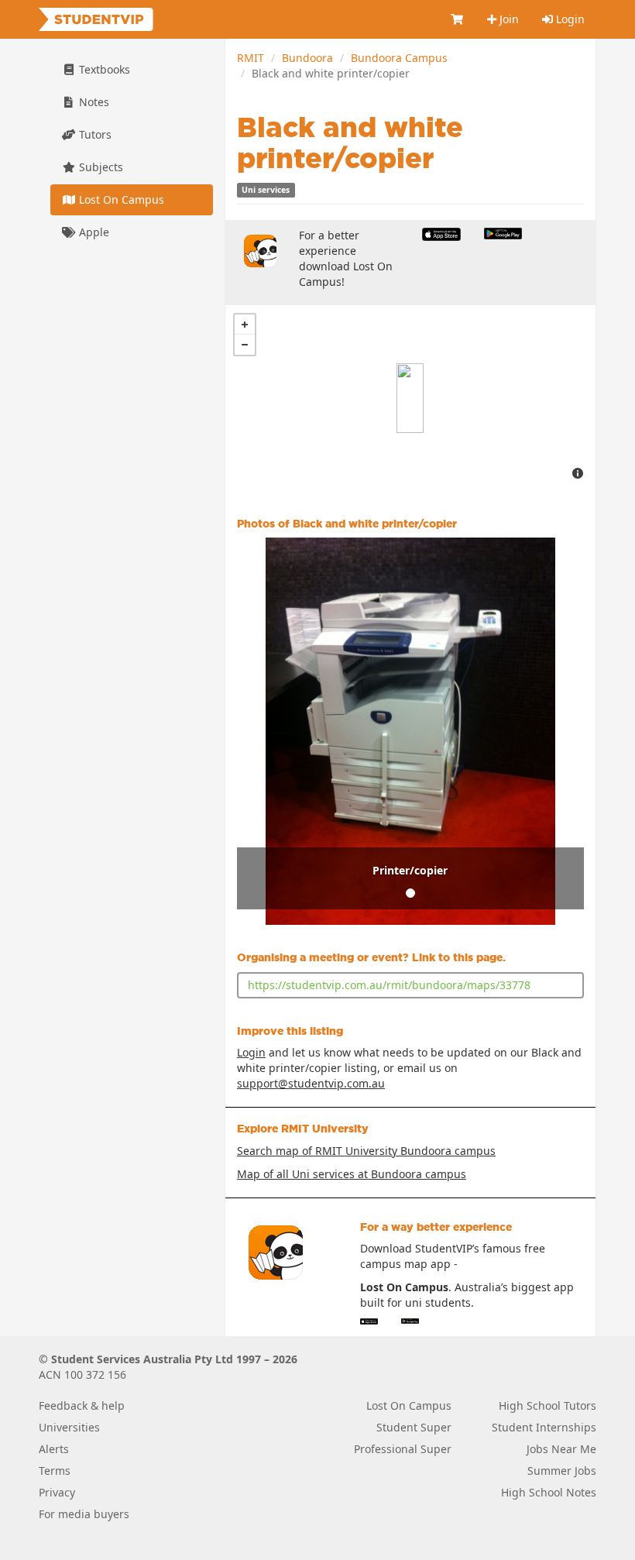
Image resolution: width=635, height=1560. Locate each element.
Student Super (413, 1427)
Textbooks (103, 69)
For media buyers (84, 1514)
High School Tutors (547, 1405)
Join (507, 19)
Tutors (94, 134)
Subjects (99, 167)
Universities (69, 1427)
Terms (54, 1470)
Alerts (54, 1448)
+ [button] (245, 324)
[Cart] (457, 19)
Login (569, 19)
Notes (92, 101)
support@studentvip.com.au (311, 1083)
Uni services (266, 189)
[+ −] (410, 398)
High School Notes (548, 1492)
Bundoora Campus (399, 57)
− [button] (245, 345)
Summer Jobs (561, 1470)
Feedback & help (82, 1405)
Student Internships (544, 1427)
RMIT (250, 57)
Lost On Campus (120, 199)
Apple (92, 232)
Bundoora (307, 57)
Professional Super (402, 1448)
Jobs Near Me (561, 1448)
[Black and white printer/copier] (410, 398)
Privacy (57, 1492)
